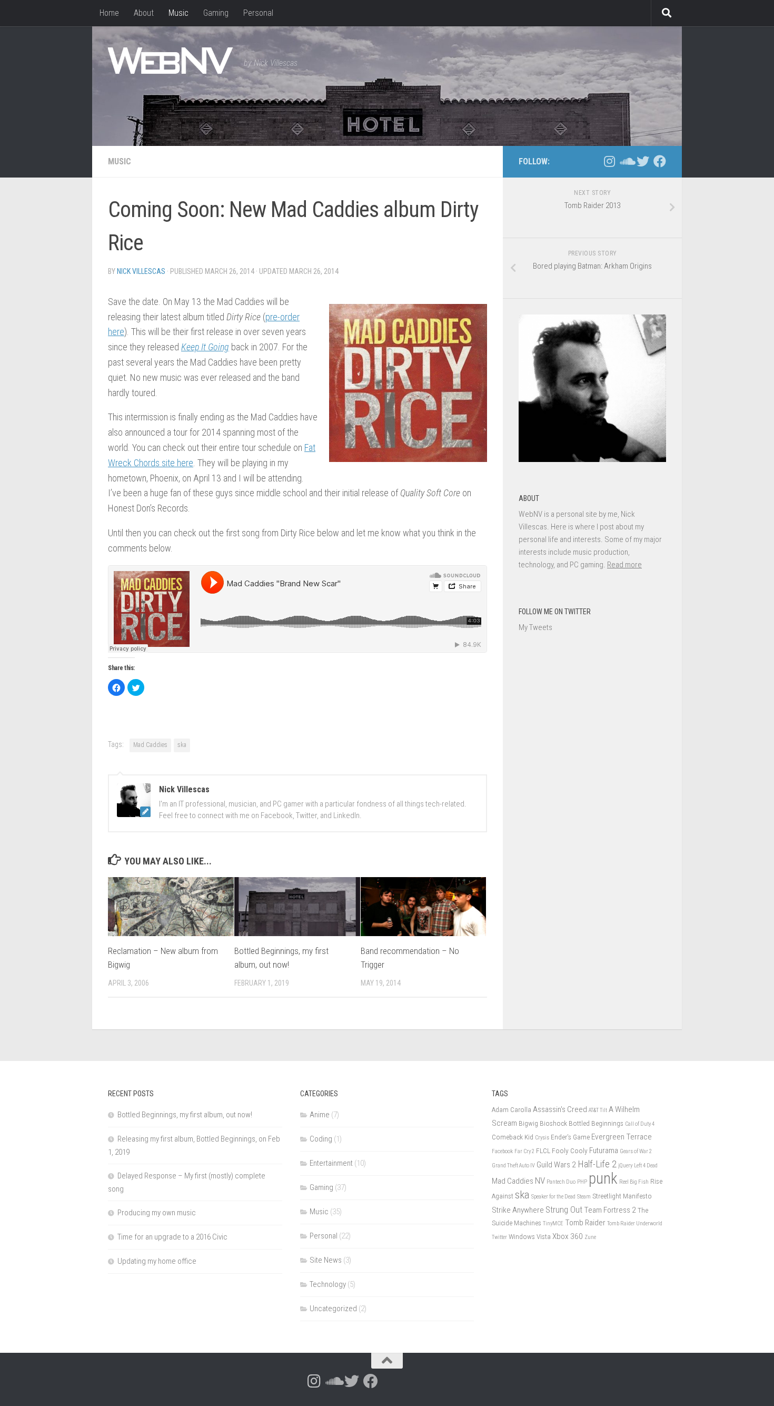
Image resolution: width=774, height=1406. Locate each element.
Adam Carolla (511, 1109)
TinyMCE (553, 1223)
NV (540, 1180)
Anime (320, 1114)
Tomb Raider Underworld (634, 1223)
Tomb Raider (585, 1222)
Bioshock (553, 1123)
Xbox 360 (567, 1236)
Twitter (499, 1237)
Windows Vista (530, 1236)
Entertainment (331, 1163)
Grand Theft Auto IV (513, 1165)
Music (178, 13)
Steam (584, 1196)
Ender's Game (570, 1137)
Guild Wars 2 (556, 1164)
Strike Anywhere (518, 1210)
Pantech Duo (561, 1181)
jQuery (625, 1165)
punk (603, 1178)
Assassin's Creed (560, 1109)
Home (109, 13)
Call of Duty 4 (639, 1123)
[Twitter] (643, 161)
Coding (321, 1139)
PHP (582, 1181)
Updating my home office (156, 1261)
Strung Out (563, 1209)
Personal (258, 13)
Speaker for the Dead (553, 1196)
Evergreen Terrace (621, 1137)
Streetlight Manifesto (622, 1196)
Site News (326, 1260)
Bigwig (528, 1123)
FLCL (543, 1150)
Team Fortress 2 (610, 1210)
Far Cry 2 (524, 1151)
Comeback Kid (512, 1137)
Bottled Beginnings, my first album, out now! (184, 1114)
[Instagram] (609, 161)
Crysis (542, 1137)
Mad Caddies (150, 745)
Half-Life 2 (597, 1163)
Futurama (603, 1150)
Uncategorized (333, 1308)
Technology (328, 1284)
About (144, 13)
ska (181, 745)
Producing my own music (156, 1212)
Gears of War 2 (636, 1151)
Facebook (502, 1151)
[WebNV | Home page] (170, 60)
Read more (624, 564)
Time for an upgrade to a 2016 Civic (172, 1237)
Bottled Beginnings (596, 1123)
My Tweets (535, 627)
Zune (590, 1237)
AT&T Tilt (598, 1110)
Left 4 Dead (646, 1165)
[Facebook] (659, 161)
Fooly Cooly (570, 1150)
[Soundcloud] (626, 161)
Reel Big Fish (634, 1181)
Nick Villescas (141, 271)
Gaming (216, 13)
